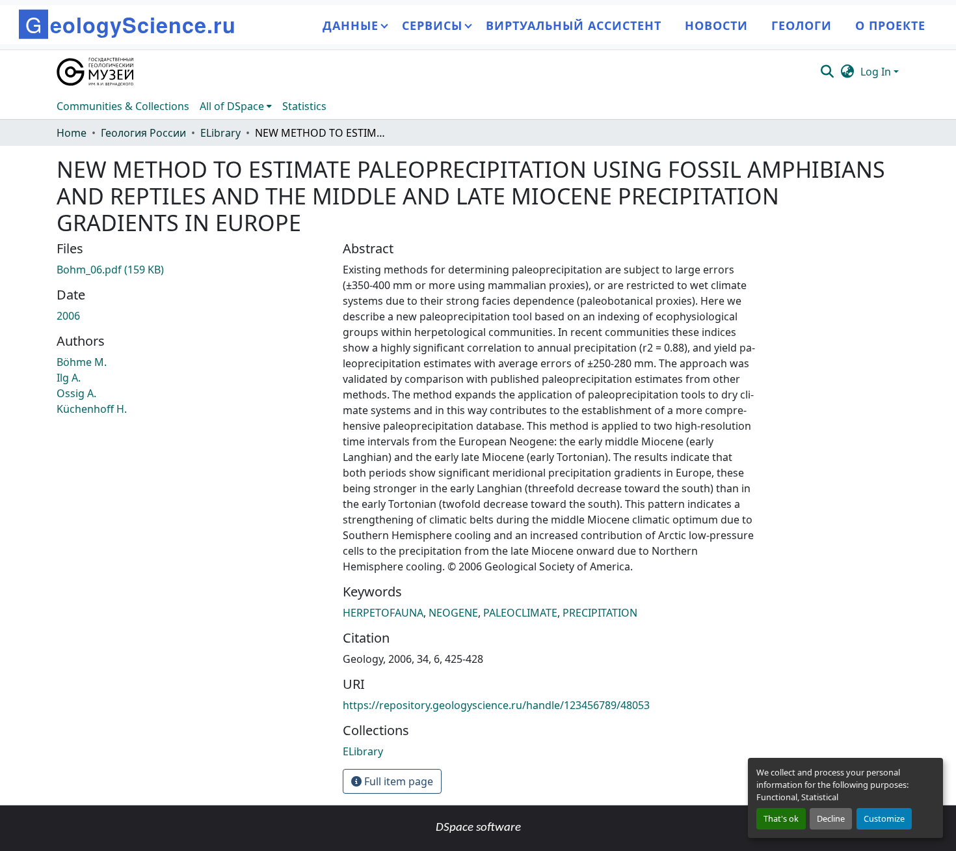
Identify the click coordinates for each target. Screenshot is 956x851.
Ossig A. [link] (76, 393)
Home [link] (71, 133)
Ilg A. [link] (69, 377)
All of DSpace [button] (232, 106)
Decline (831, 818)
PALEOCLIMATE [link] (520, 613)
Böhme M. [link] (82, 362)
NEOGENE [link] (453, 613)
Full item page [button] (397, 781)
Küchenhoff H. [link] (92, 409)
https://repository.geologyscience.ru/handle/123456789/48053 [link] (496, 705)
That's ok (781, 818)
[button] (96, 71)
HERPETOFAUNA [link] (383, 613)
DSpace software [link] (478, 828)
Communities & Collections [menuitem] (123, 106)
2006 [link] (68, 316)
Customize (884, 818)
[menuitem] (236, 106)
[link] (192, 269)
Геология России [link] (143, 133)
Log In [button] (877, 71)
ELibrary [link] (220, 133)
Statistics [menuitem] (304, 106)
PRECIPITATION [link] (600, 613)
